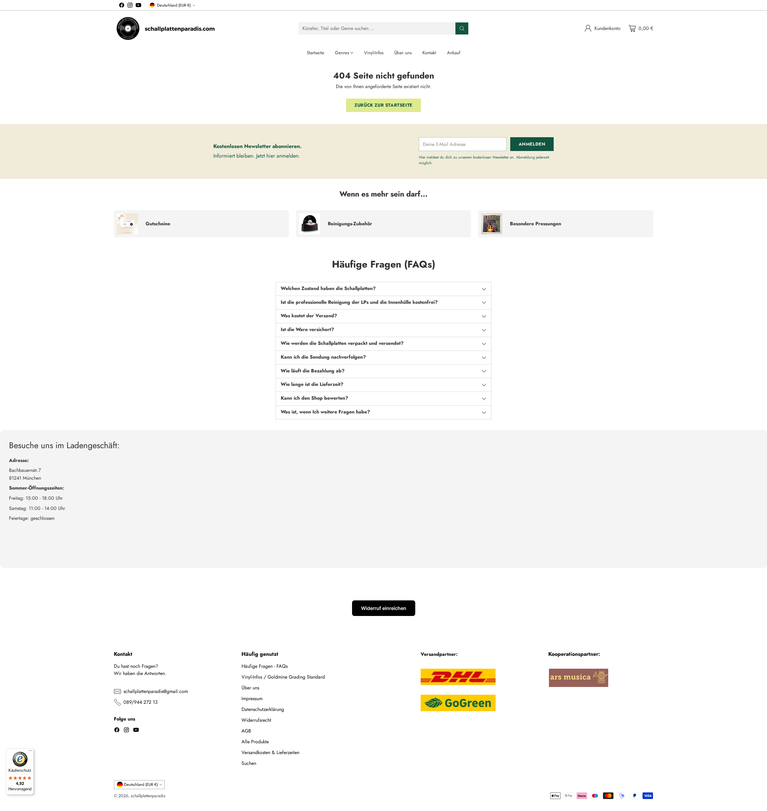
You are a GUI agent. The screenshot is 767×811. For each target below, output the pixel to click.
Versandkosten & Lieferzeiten (270, 752)
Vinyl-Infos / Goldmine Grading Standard (283, 676)
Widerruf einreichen (383, 608)
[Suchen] (462, 28)
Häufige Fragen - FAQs (264, 666)
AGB (246, 730)
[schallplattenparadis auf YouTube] (138, 6)
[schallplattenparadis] (166, 28)
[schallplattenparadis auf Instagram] (130, 6)
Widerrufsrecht (256, 720)
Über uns (250, 687)
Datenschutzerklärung (262, 709)
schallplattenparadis (148, 796)
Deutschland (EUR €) (174, 5)
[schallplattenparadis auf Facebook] (122, 6)
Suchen (248, 763)
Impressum (251, 698)
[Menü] (30, 752)
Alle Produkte (255, 741)
